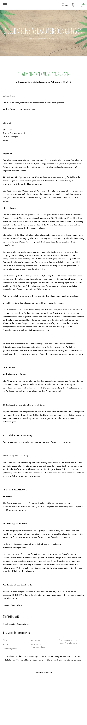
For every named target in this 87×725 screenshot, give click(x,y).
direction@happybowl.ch (19, 624)
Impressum (35, 641)
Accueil (31, 39)
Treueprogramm (10, 649)
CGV (5, 641)
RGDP (5, 645)
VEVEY (66, 5)
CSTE (50, 672)
